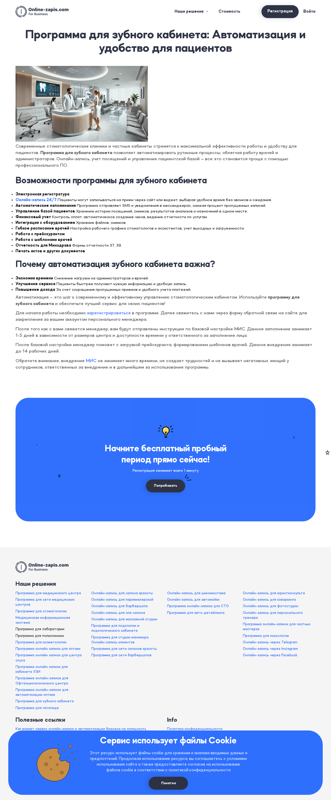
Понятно (168, 783)
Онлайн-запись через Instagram (270, 649)
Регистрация (280, 11)
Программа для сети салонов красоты (124, 649)
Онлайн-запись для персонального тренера (273, 615)
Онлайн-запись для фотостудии (270, 606)
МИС (91, 361)
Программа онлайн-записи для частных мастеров (277, 626)
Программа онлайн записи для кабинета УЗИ (42, 669)
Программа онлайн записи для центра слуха (49, 657)
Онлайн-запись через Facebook (270, 655)
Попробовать (165, 485)
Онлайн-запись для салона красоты (122, 593)
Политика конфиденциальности (194, 729)
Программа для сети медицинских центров (45, 602)
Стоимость (229, 12)
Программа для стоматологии (41, 611)
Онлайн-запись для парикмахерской (122, 599)
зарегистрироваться (109, 313)
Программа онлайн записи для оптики (48, 649)
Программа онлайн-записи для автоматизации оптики (42, 692)
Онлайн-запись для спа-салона (118, 613)
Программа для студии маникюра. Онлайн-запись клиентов (120, 640)
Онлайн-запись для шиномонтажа (196, 593)
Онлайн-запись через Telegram (270, 642)
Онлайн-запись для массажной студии (124, 619)
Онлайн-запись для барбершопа (119, 606)
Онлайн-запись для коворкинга (269, 599)
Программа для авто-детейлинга (195, 613)
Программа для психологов (266, 636)
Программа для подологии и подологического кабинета (115, 628)
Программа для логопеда (37, 708)
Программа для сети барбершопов (121, 655)
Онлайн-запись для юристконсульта (274, 593)
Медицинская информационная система (43, 620)
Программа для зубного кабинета (45, 701)
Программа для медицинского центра (48, 593)
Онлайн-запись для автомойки (193, 599)
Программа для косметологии (41, 642)
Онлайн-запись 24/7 (36, 200)
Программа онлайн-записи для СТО (198, 606)
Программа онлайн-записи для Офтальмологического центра (42, 680)
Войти (309, 12)
